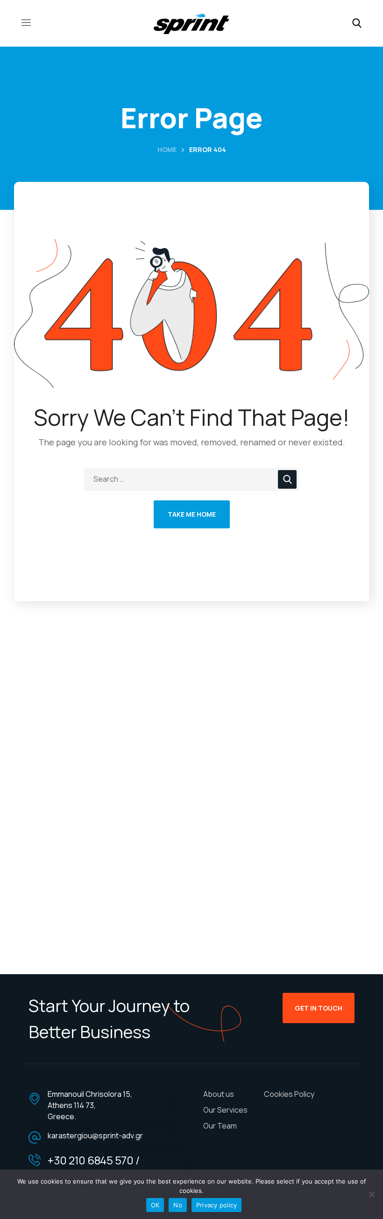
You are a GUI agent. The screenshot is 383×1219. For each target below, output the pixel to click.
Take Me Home (192, 514)
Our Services (225, 1110)
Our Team (220, 1126)
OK (155, 1205)
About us (218, 1094)
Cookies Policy (289, 1094)
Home (167, 149)
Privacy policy (216, 1205)
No (177, 1205)
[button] (357, 23)
